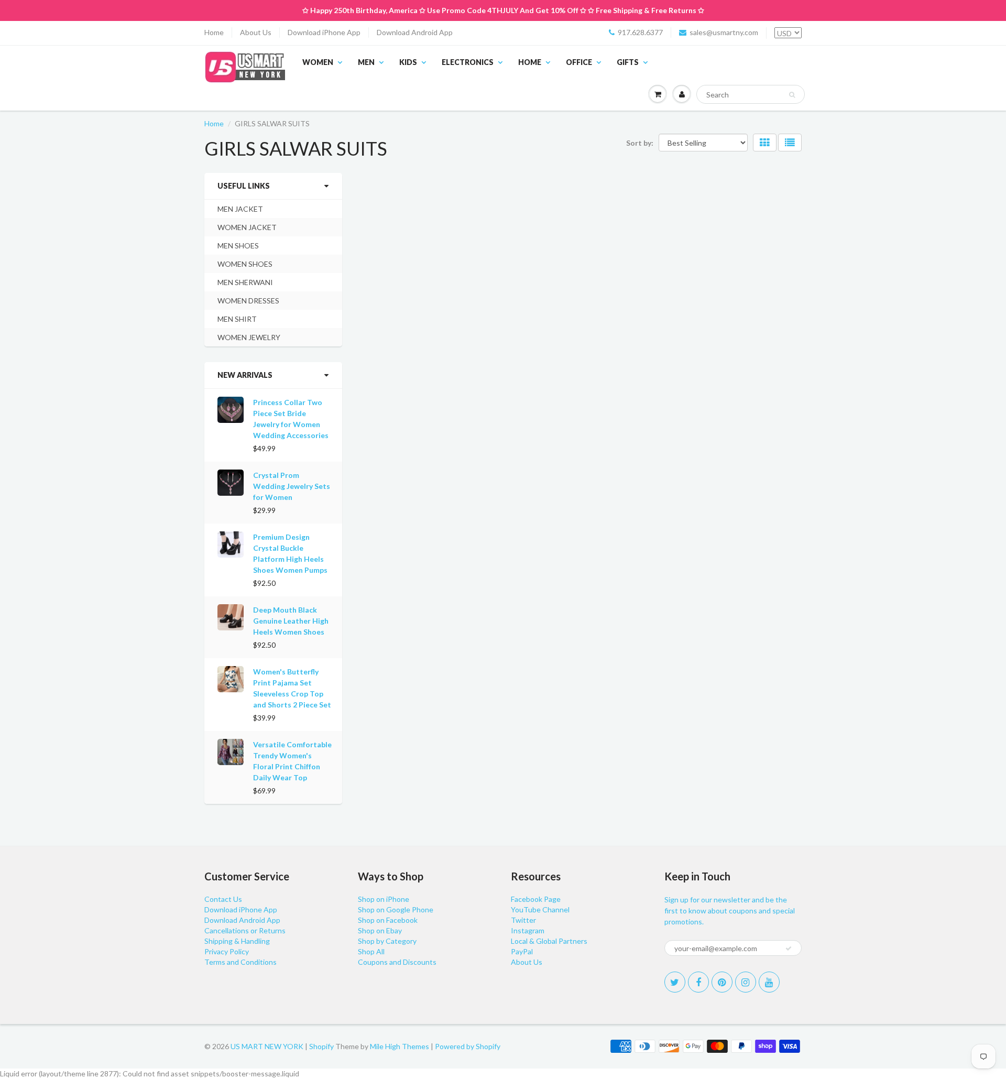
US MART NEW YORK (267, 1046)
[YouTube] (769, 982)
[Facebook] (698, 982)
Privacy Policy (226, 951)
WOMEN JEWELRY (248, 337)
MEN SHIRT (237, 318)
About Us (255, 32)
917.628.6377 (640, 32)
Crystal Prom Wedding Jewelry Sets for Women (291, 486)
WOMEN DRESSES (248, 300)
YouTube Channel (540, 909)
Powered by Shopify (467, 1046)
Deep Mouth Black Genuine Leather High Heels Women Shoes (291, 620)
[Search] (792, 94)
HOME (529, 62)
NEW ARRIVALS (244, 374)
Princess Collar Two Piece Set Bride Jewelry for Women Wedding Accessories (291, 419)
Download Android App (415, 32)
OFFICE (579, 62)
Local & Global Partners (549, 940)
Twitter (523, 919)
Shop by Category (387, 940)
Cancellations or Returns (245, 930)
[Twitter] (674, 982)
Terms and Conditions (240, 961)
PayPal (522, 951)
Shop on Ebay (380, 930)
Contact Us (223, 899)
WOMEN (317, 62)
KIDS (408, 62)
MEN (366, 62)
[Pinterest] (722, 982)
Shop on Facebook (388, 919)
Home (214, 32)
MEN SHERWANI (245, 282)
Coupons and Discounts (397, 961)
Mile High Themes (399, 1046)
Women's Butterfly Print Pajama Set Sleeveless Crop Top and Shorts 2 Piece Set (292, 688)
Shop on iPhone (383, 899)
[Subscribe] (788, 948)
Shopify (321, 1046)
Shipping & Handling (237, 940)
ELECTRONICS (468, 62)
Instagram (527, 930)
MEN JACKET (240, 208)
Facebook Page (536, 899)
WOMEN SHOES (244, 263)
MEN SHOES (238, 245)
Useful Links (243, 185)
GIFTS (628, 62)
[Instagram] (745, 982)
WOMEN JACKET (247, 227)
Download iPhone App (324, 32)
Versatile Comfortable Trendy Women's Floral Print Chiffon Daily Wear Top (292, 761)
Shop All (371, 951)
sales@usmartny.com (724, 32)
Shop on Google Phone (395, 909)
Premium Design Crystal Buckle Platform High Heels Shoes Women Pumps (290, 553)
